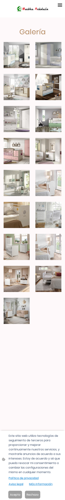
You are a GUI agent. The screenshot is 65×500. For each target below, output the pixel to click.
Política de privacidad (24, 478)
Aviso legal (16, 484)
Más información (41, 484)
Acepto (15, 495)
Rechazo (33, 495)
